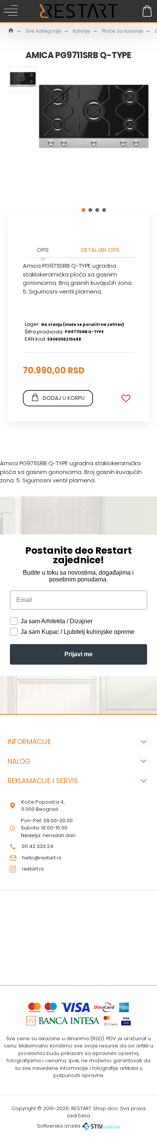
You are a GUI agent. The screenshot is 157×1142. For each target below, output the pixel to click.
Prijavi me (78, 654)
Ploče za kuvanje (122, 31)
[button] (83, 210)
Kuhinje (81, 31)
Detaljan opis (100, 250)
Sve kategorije (43, 31)
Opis (43, 250)
